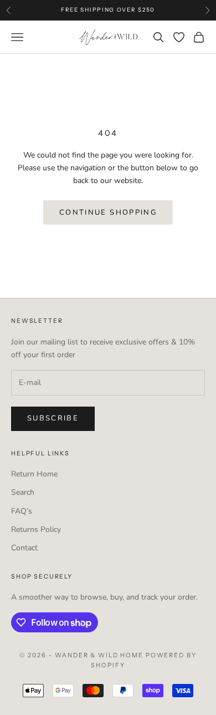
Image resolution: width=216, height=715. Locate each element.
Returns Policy (36, 529)
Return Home (34, 474)
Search (22, 492)
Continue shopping (108, 212)
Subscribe (53, 418)
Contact (24, 547)
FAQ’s (21, 511)
